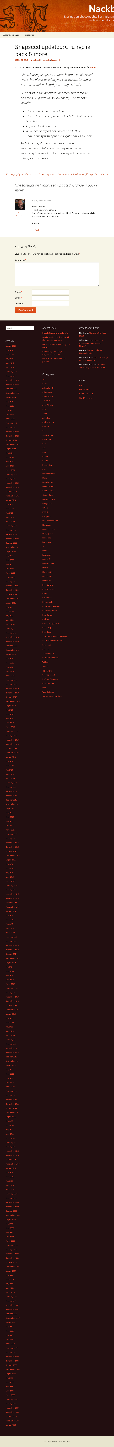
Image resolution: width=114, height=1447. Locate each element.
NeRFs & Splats (48, 589)
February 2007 (11, 1348)
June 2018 (10, 765)
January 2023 (11, 530)
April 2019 (10, 722)
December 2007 (12, 1305)
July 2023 (9, 504)
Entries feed (84, 389)
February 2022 (11, 577)
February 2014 (11, 988)
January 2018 (11, 787)
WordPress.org (85, 398)
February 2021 (11, 628)
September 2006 (12, 1369)
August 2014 (11, 962)
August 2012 (11, 1065)
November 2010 (12, 1155)
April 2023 (10, 517)
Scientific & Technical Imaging (54, 636)
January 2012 (11, 1095)
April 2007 (10, 1339)
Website (19, 303)
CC (43, 430)
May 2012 (9, 1078)
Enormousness (48, 473)
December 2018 (12, 740)
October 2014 (11, 954)
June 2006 (10, 1382)
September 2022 (12, 547)
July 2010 (9, 1172)
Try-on (45, 666)
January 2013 (11, 1044)
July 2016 (9, 864)
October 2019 (11, 697)
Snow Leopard (48, 653)
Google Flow (47, 490)
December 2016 (12, 842)
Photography (44, 60)
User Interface (48, 683)
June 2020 (10, 663)
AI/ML (44, 409)
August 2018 (11, 757)
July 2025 (9, 401)
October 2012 (11, 1057)
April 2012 (10, 1082)
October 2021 (11, 594)
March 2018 (10, 778)
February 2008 (11, 1296)
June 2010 (10, 1176)
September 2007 (12, 1318)
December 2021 (12, 585)
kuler (44, 550)
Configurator (47, 435)
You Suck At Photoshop (52, 696)
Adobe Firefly (48, 388)
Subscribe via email (11, 35)
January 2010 (11, 1198)
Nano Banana (47, 585)
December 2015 (12, 894)
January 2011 (11, 1146)
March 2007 (10, 1343)
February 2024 (11, 474)
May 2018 (9, 770)
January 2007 (11, 1352)
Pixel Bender (47, 615)
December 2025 (12, 380)
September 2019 (12, 701)
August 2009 (11, 1219)
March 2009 (10, 1241)
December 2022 (12, 534)
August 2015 (11, 911)
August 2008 (11, 1271)
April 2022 (10, 568)
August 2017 (11, 808)
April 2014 (10, 979)
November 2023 (12, 487)
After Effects (47, 405)
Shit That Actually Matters (53, 640)
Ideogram (46, 516)
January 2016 (11, 890)
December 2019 (12, 688)
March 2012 (10, 1086)
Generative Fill (48, 486)
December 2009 (12, 1202)
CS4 (44, 443)
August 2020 (11, 654)
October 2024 (11, 440)
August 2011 (11, 1116)
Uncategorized (48, 675)
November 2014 (12, 949)
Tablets (45, 662)
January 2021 (11, 633)
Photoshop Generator (51, 606)
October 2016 (11, 851)
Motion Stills (47, 572)
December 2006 (12, 1356)
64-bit (44, 383)
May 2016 (9, 872)
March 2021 (10, 624)
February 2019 (11, 731)
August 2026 (11, 346)
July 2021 (9, 607)
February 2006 (11, 1399)
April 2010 (10, 1185)
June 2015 (10, 919)
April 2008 (10, 1288)
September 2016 (12, 855)
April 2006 (10, 1391)
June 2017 (10, 817)
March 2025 (10, 418)
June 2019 (10, 714)
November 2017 (12, 795)
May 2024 (9, 461)
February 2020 (11, 680)
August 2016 (11, 860)
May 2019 (9, 718)
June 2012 (10, 1074)
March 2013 (10, 1035)
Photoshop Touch (49, 610)
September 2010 (12, 1164)
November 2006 (12, 1361)
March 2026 (10, 367)
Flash (44, 478)
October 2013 (11, 1005)
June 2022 (10, 560)
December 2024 (12, 431)
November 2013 (12, 1001)
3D (43, 379)
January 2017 (11, 838)
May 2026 (9, 359)
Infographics (47, 533)
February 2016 (11, 885)
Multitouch (46, 580)
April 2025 (10, 414)
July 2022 (9, 555)
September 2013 (12, 1009)
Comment (20, 259)
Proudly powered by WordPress (57, 1441)
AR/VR (44, 413)
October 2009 (11, 1211)
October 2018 (11, 748)
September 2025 (12, 393)
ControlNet (46, 439)
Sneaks (45, 649)
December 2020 (12, 637)
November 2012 (12, 1052)
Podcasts (46, 619)
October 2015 (11, 902)
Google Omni (47, 495)
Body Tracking (48, 422)
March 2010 (10, 1189)
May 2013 (9, 1027)
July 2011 (9, 1121)
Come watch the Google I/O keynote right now (84, 174)
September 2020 (12, 650)
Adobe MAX (47, 392)
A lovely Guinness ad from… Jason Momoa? (91, 343)
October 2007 (11, 1313)
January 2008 (11, 1301)
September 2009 (12, 1215)
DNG (44, 469)
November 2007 (12, 1309)
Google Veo (47, 503)
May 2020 (9, 667)
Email (18, 297)
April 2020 (10, 671)
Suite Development (50, 657)
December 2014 (12, 945)
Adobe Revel (47, 396)
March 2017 (10, 830)
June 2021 (10, 611)
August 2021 (11, 603)
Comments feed (86, 393)
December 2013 (12, 997)
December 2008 (12, 1254)
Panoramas (47, 597)
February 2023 (11, 526)
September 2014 (12, 958)
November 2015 (12, 898)
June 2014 (10, 971)
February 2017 (11, 834)
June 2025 (10, 406)
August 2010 (11, 1168)
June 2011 (10, 1125)
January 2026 (11, 376)
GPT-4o (45, 508)
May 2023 (9, 513)
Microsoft (46, 559)
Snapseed (55, 60)
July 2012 (9, 1069)
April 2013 (10, 1031)
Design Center (48, 465)
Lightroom (46, 555)
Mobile (35, 60)
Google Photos (48, 499)
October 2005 (11, 1416)
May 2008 (9, 1283)
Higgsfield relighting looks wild (55, 333)
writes (93, 67)
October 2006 (11, 1365)
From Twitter (47, 482)
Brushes (45, 426)
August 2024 (11, 448)
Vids (44, 687)
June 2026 (10, 354)
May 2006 (9, 1386)
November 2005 (12, 1412)
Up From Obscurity (50, 679)
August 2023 (11, 500)
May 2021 (9, 615)
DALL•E (45, 456)
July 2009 (9, 1224)
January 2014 (11, 992)
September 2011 (12, 1112)
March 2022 (10, 573)
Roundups (46, 632)
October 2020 (11, 645)
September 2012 (12, 1061)
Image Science (48, 529)
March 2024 (10, 470)
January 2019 (11, 735)
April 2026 (10, 363)
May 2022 (9, 564)
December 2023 (12, 483)
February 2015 (11, 937)
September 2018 (12, 752)
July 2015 (9, 915)
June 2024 (10, 457)
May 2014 (9, 975)
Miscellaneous (48, 563)
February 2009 (11, 1245)
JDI (43, 546)
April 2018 (10, 774)
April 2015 (10, 928)
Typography (47, 670)
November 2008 (12, 1258)
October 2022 (11, 543)
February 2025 (11, 423)
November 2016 (12, 847)
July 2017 (9, 812)
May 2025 (9, 410)
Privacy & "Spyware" (50, 623)
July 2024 (9, 453)
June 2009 (10, 1228)
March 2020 (10, 675)
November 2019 (12, 693)
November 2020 (12, 641)
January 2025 (11, 427)
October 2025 (11, 388)
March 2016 (10, 881)
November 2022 (12, 538)
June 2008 (10, 1279)
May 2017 (9, 821)
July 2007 (9, 1326)
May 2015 (9, 924)
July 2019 (9, 710)
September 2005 (12, 1421)
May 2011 (9, 1129)
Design (45, 460)
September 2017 (12, 804)
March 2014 (10, 984)
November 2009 (12, 1206)
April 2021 (10, 620)
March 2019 (10, 727)
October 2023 (11, 491)
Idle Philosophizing (50, 520)
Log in (81, 385)
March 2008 (10, 1292)
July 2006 (9, 1378)
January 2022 (11, 581)
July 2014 (9, 967)
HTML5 (45, 512)
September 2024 (12, 444)
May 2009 (9, 1232)
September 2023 (12, 496)
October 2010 (11, 1159)
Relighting (46, 627)
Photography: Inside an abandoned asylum (28, 174)
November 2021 (12, 590)
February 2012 (11, 1091)
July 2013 (9, 1018)
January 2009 (11, 1249)
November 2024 (12, 436)
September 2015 (12, 907)
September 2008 (12, 1266)
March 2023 (10, 521)
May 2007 (9, 1335)
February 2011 (11, 1142)
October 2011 (11, 1108)
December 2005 (12, 1408)
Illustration (46, 525)
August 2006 (11, 1373)
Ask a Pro (46, 418)
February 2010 (11, 1194)
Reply (37, 230)
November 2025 (12, 384)
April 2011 (10, 1134)
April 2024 (10, 466)
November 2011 (12, 1104)
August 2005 (11, 1425)
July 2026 (9, 350)
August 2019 (11, 705)
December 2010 (12, 1151)
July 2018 (9, 761)
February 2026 (11, 371)
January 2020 (11, 684)
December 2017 (12, 791)
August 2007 (11, 1322)
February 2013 (11, 1039)
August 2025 (11, 397)
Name (18, 292)
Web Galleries (48, 692)
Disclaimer (29, 35)
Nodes (45, 593)
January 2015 (11, 941)
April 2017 (10, 825)
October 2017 (11, 800)
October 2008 (11, 1262)
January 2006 (11, 1403)
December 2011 (12, 1099)
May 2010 (9, 1181)
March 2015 (10, 932)
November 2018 (12, 744)
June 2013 (10, 1022)
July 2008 (9, 1275)
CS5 (44, 448)
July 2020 (9, 658)
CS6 (44, 452)
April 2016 (10, 877)
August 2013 (11, 1014)
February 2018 (11, 782)
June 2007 (10, 1331)
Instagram (46, 538)
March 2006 (10, 1395)
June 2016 (10, 868)
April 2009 (10, 1236)
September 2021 (12, 598)
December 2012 (12, 1048)
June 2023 (10, 508)
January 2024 (11, 478)
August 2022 (11, 551)
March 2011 (10, 1138)
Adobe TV (46, 400)
